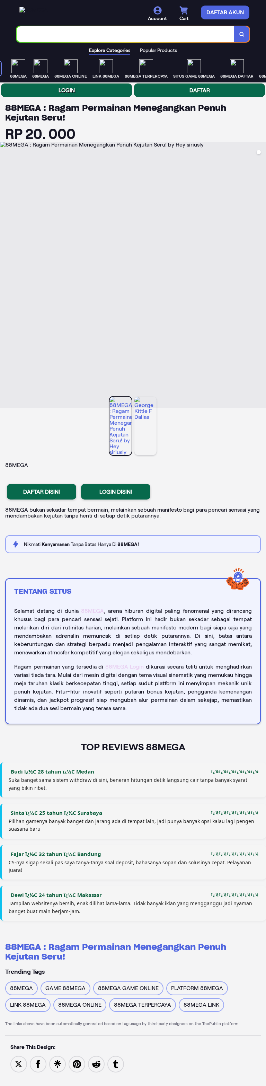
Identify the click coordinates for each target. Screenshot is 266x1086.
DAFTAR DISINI (41, 492)
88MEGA (92, 611)
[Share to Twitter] (18, 1064)
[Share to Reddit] (96, 1064)
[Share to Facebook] (38, 1064)
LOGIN (67, 90)
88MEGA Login (124, 667)
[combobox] (125, 34)
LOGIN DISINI (115, 492)
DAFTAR (199, 90)
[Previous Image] (5, 276)
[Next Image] (260, 276)
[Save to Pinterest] (77, 1064)
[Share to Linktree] (57, 1064)
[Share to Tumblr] (115, 1064)
